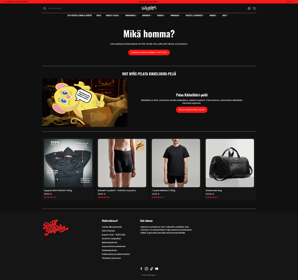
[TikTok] (151, 268)
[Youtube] (156, 268)
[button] (66, 8)
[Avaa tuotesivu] (68, 163)
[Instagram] (146, 268)
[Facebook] (141, 268)
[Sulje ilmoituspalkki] (295, 1)
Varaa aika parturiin (148, 2)
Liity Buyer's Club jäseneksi (15, 2)
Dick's (289, 2)
